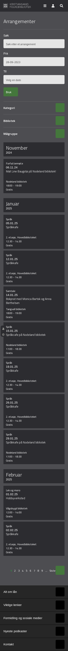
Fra (5, 53)
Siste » (54, 571)
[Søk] (61, 5)
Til (4, 71)
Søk (6, 35)
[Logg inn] (53, 5)
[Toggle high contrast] (3, 334)
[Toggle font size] (3, 328)
